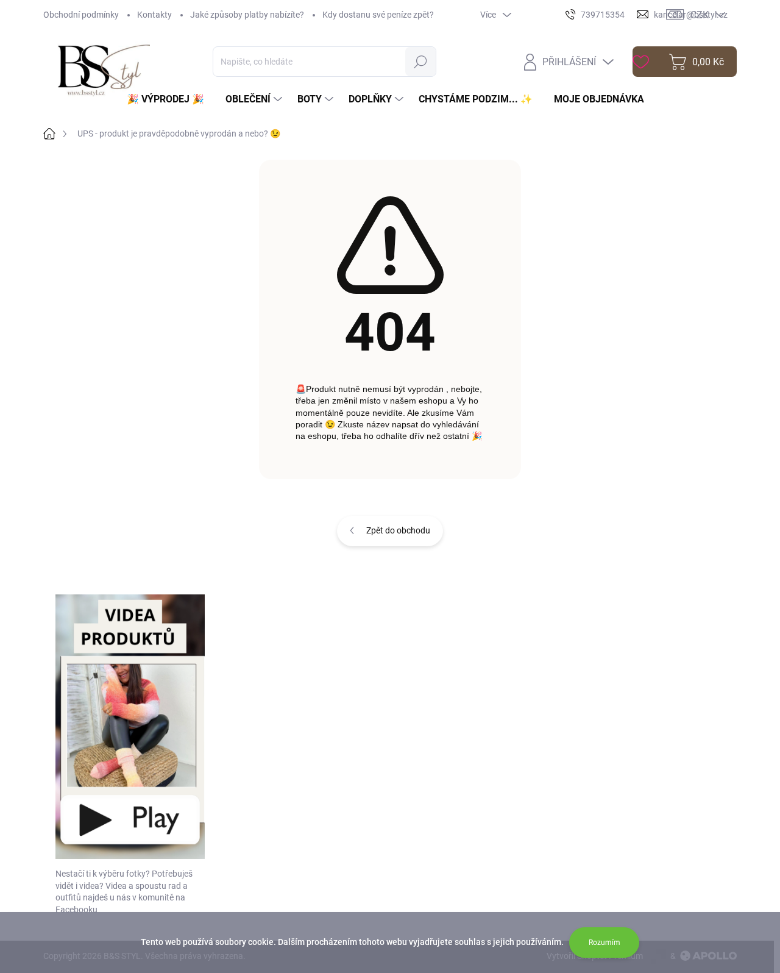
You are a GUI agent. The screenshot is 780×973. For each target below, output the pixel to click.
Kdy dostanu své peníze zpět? (378, 15)
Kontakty (154, 15)
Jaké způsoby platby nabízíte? (247, 15)
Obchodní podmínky (81, 15)
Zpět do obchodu (398, 530)
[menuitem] (170, 99)
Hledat (420, 61)
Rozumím (604, 942)
